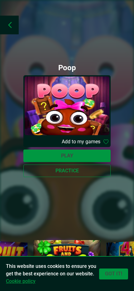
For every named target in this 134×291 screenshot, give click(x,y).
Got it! (113, 274)
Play (67, 156)
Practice (67, 171)
